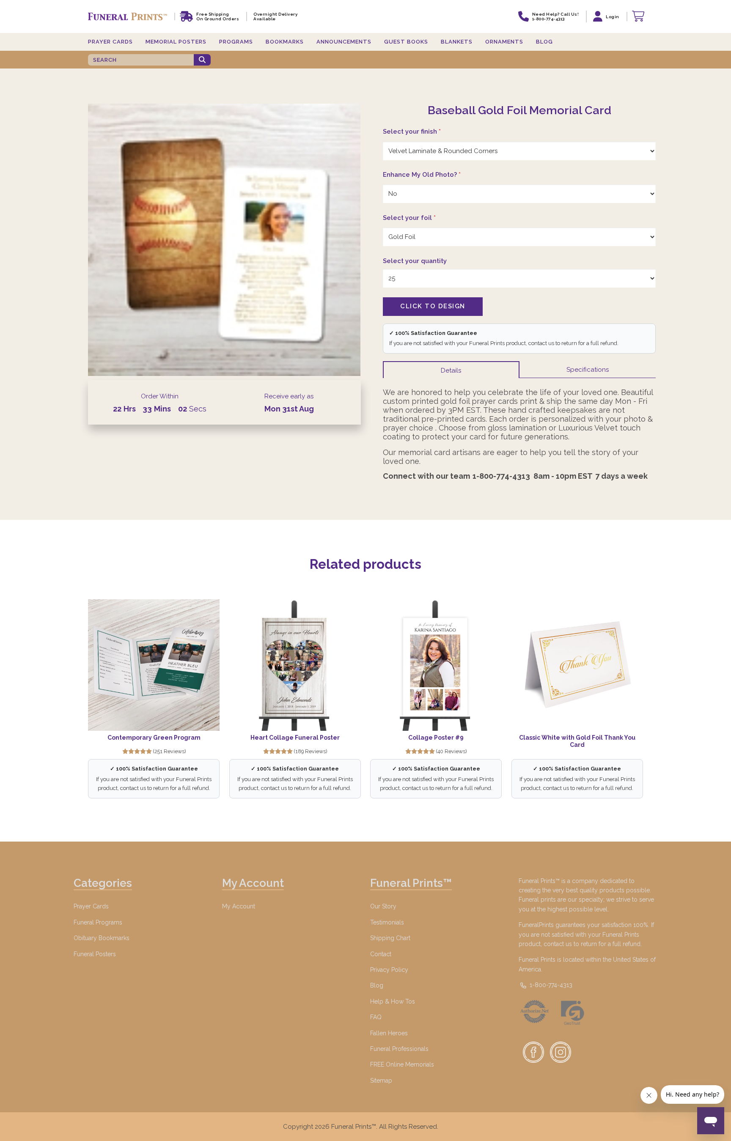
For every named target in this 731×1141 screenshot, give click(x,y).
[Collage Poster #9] (436, 665)
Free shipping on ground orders (217, 16)
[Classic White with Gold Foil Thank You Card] (577, 665)
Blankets (457, 41)
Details (451, 370)
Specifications (587, 369)
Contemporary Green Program (154, 737)
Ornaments (504, 41)
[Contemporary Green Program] (154, 665)
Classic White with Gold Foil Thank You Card (577, 741)
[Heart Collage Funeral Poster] (295, 665)
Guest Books (406, 41)
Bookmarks (285, 41)
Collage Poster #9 (436, 737)
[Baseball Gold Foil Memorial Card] (224, 240)
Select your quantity (415, 261)
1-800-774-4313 (550, 985)
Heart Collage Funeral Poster (295, 737)
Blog (544, 41)
